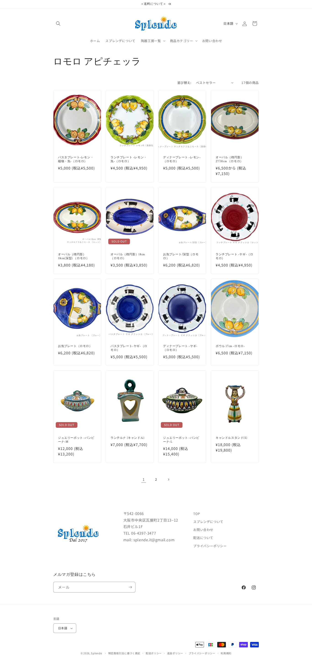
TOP (196, 513)
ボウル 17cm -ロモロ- (230, 346)
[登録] (130, 587)
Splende (96, 653)
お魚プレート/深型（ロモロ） (180, 256)
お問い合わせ (203, 529)
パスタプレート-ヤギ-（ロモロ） (129, 348)
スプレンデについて (208, 521)
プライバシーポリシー (210, 546)
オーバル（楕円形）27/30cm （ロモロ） (229, 159)
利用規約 (226, 653)
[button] (58, 24)
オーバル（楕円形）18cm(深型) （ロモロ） (73, 256)
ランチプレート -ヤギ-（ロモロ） (234, 256)
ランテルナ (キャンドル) (128, 438)
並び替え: (184, 82)
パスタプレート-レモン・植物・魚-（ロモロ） (75, 159)
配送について (203, 537)
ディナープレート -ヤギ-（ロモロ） (180, 348)
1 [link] (144, 479)
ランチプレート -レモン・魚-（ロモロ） (129, 159)
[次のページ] (168, 479)
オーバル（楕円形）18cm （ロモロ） (128, 256)
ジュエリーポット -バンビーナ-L (181, 440)
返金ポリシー (175, 653)
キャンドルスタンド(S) (231, 438)
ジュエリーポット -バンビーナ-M (76, 440)
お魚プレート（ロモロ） (75, 346)
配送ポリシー (154, 653)
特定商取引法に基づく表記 (124, 653)
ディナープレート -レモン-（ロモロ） (182, 159)
